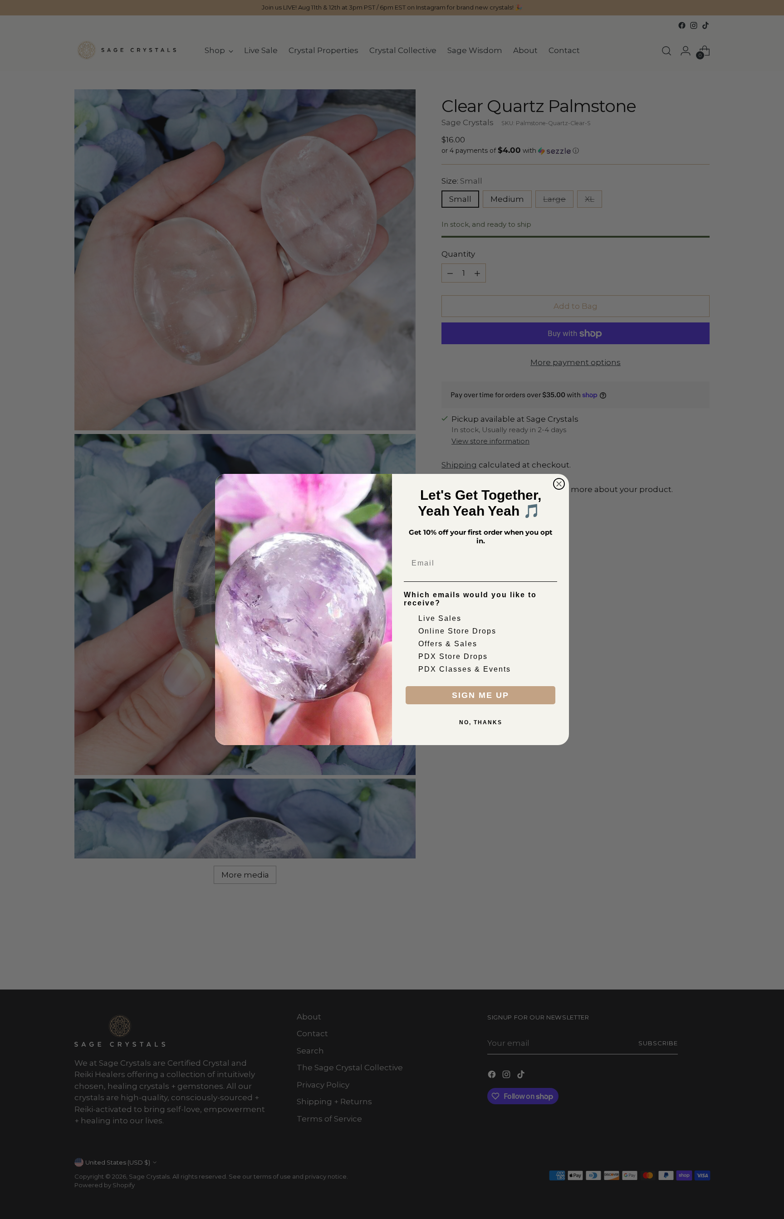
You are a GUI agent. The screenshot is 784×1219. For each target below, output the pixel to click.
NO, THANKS (480, 722)
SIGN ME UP (480, 695)
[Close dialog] (559, 483)
